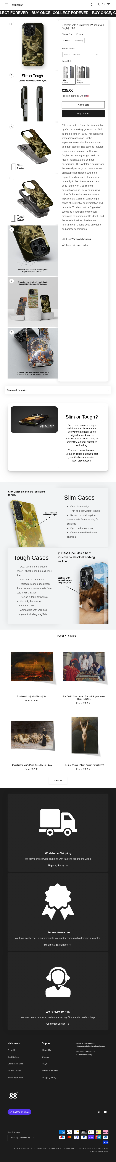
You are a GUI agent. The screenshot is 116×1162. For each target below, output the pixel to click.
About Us (46, 1050)
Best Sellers (13, 1057)
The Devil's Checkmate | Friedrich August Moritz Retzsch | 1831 (84, 697)
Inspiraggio (25, 1148)
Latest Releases (15, 1063)
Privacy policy (70, 1148)
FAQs (44, 1063)
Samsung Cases (15, 1077)
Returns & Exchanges (56, 944)
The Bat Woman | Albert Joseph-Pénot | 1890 (84, 765)
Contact (45, 1057)
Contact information (100, 1151)
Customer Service (56, 1023)
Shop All (11, 1050)
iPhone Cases (14, 1070)
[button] (6, 5)
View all (58, 780)
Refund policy (55, 1148)
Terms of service (86, 1148)
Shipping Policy (56, 865)
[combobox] (81, 54)
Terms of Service (50, 1070)
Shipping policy (102, 1148)
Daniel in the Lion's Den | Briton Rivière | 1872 (32, 765)
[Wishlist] (103, 4)
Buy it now (83, 113)
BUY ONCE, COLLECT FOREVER (37, 13)
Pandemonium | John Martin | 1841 (32, 696)
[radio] (66, 40)
